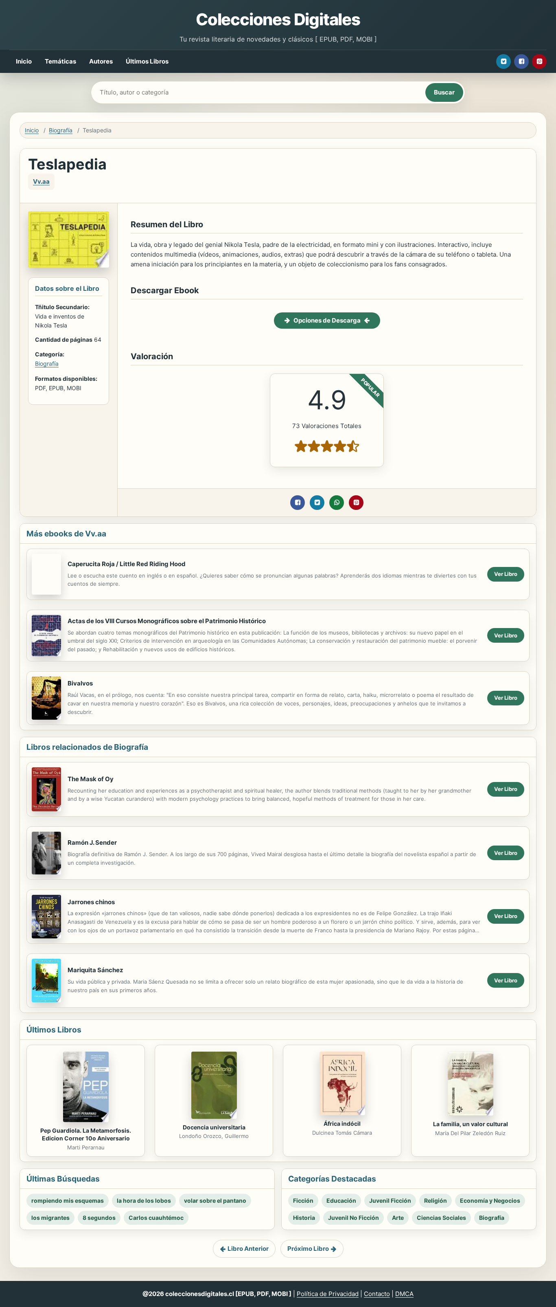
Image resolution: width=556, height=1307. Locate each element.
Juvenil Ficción (390, 1200)
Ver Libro (505, 574)
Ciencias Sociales (441, 1217)
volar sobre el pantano (215, 1200)
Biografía (60, 130)
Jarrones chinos (91, 902)
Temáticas (60, 61)
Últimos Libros (147, 61)
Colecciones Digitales (278, 19)
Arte (398, 1217)
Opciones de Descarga (327, 320)
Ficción (303, 1200)
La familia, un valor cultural (470, 1123)
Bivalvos (80, 683)
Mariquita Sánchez (95, 970)
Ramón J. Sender (92, 842)
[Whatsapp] (336, 502)
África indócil (342, 1123)
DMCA (404, 1294)
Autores (101, 61)
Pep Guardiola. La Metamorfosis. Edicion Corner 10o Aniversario (85, 1134)
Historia (304, 1217)
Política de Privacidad (328, 1294)
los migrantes (50, 1217)
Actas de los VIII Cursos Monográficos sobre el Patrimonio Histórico (167, 621)
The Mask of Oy (91, 779)
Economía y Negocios (490, 1200)
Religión (435, 1200)
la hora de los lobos (144, 1200)
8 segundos (99, 1217)
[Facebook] (521, 61)
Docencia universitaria (214, 1127)
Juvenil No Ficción (353, 1217)
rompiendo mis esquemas (67, 1200)
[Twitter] (503, 61)
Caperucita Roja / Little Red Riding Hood (127, 564)
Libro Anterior (248, 1248)
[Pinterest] (539, 61)
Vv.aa (41, 181)
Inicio (24, 61)
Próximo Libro (308, 1248)
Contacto (377, 1294)
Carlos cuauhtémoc (156, 1217)
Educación (341, 1200)
